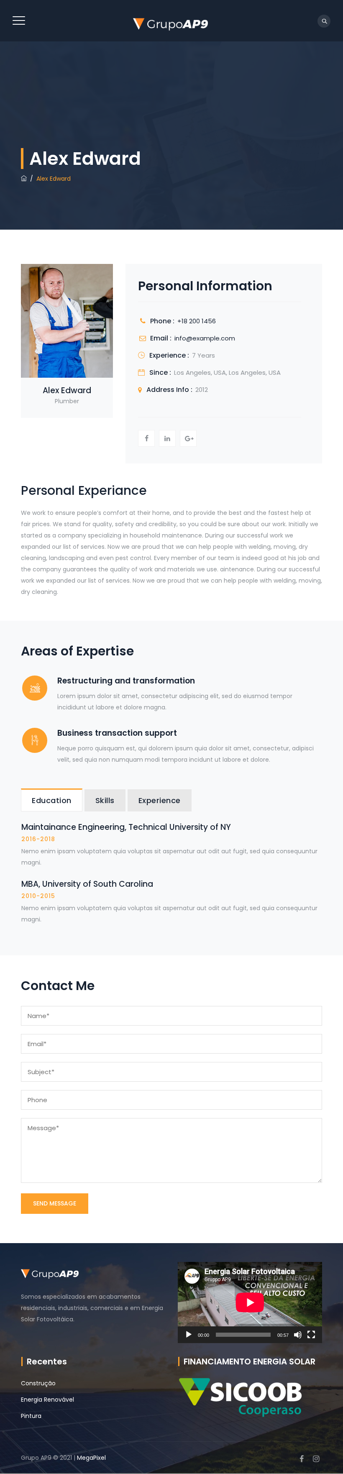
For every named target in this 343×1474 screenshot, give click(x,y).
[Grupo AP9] (170, 20)
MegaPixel (91, 1458)
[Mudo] (298, 1335)
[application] (250, 1302)
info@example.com (204, 338)
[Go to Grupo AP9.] (24, 178)
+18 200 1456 (196, 321)
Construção (38, 1383)
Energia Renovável (47, 1399)
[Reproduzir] (188, 1335)
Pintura (31, 1416)
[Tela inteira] (311, 1335)
